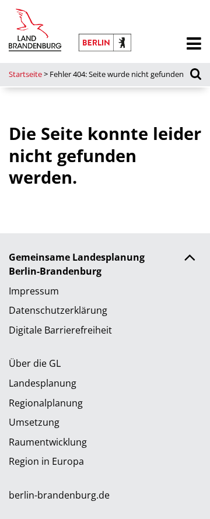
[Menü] (194, 44)
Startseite (25, 74)
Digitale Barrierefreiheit (60, 330)
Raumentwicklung (48, 442)
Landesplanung (42, 383)
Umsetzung (34, 422)
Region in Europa (46, 461)
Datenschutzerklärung (58, 310)
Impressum (34, 291)
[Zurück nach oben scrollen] (189, 259)
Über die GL (35, 363)
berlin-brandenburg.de (59, 495)
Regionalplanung (46, 403)
